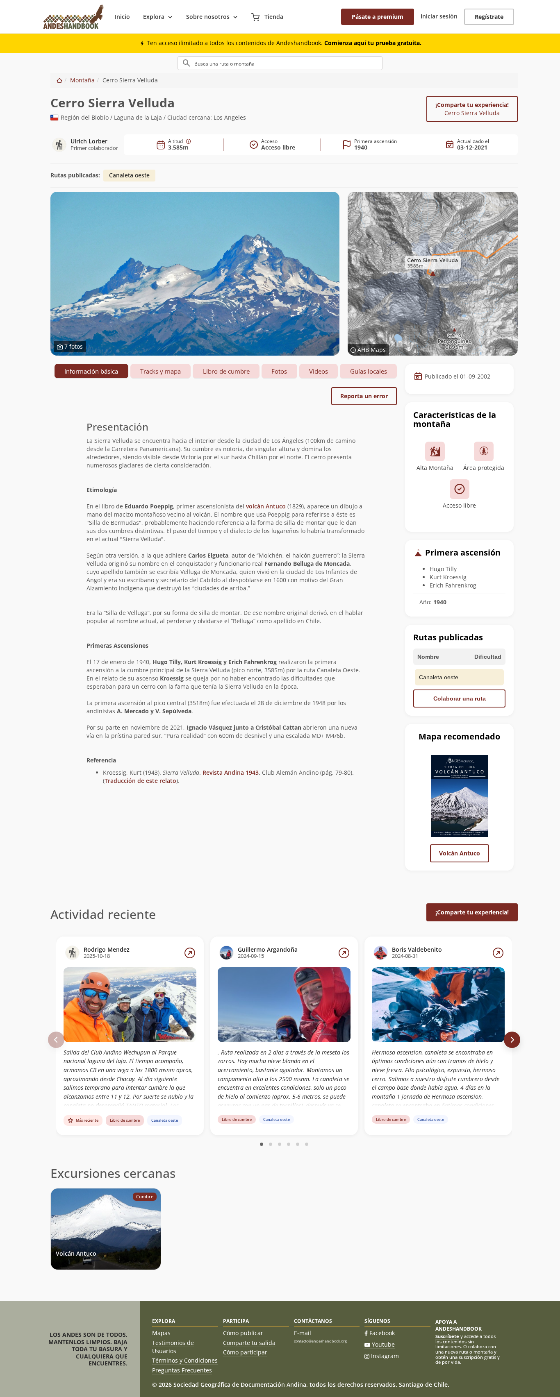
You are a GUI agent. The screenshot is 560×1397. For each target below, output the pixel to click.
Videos (318, 371)
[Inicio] (59, 80)
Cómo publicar (243, 1333)
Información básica (91, 371)
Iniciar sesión (439, 16)
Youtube (383, 1344)
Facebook (382, 1333)
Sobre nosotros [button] (208, 16)
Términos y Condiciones (185, 1360)
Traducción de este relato (140, 781)
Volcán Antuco (459, 853)
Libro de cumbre (226, 371)
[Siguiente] (512, 1040)
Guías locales (368, 371)
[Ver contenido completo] (189, 952)
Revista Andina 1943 (231, 772)
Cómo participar (245, 1352)
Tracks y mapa (160, 371)
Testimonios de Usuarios (173, 1347)
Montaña (82, 80)
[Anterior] (56, 1040)
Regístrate (489, 16)
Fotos (279, 371)
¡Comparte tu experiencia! (472, 109)
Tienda (273, 16)
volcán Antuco (266, 506)
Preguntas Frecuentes (182, 1370)
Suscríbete (447, 1336)
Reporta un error (364, 396)
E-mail (302, 1333)
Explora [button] (153, 16)
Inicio (122, 16)
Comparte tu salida (249, 1343)
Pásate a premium (377, 16)
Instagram (385, 1356)
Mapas (161, 1333)
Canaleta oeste (129, 175)
